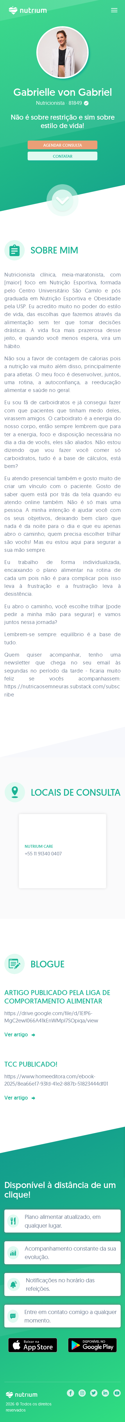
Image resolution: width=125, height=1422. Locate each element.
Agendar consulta (62, 145)
